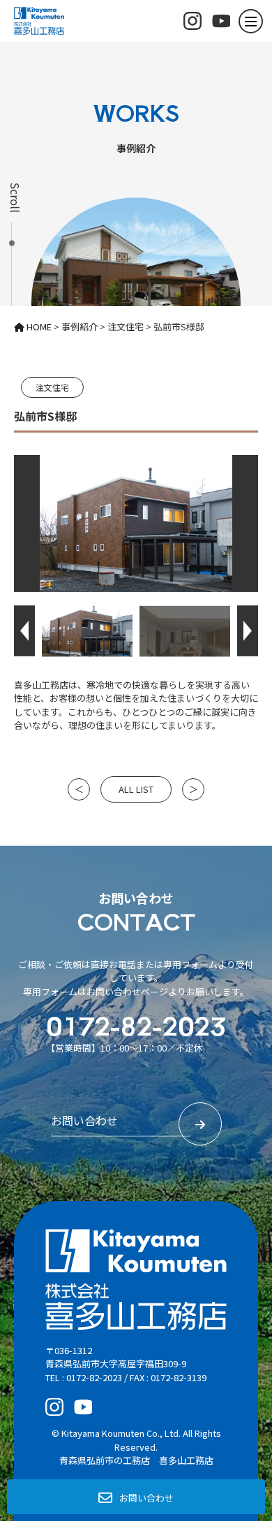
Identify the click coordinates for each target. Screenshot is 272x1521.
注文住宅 (52, 387)
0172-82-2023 (136, 1024)
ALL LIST (136, 789)
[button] (24, 631)
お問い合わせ (146, 1497)
